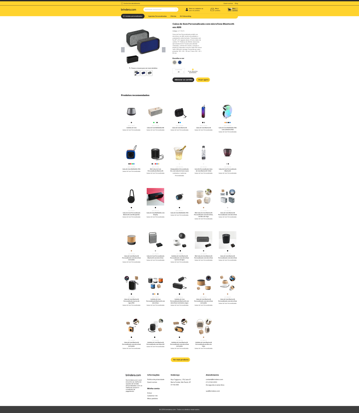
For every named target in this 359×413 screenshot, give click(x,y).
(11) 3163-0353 (211, 382)
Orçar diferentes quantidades (193, 72)
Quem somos (152, 382)
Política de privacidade (155, 379)
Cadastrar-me (152, 396)
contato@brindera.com (214, 379)
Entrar (149, 393)
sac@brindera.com (213, 391)
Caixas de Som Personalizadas (131, 130)
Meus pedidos (152, 398)
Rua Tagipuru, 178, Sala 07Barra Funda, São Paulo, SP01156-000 (181, 382)
